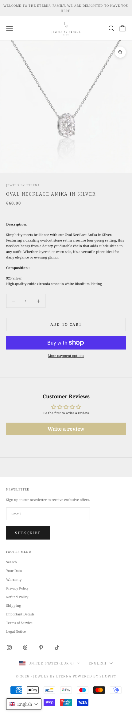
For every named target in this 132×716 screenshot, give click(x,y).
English (98, 663)
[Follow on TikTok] (57, 647)
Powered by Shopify (94, 676)
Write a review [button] (66, 428)
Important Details (20, 614)
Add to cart (66, 324)
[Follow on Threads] (25, 647)
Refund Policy (17, 596)
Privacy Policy (17, 588)
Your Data (14, 570)
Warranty (13, 579)
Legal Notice (16, 631)
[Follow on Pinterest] (41, 647)
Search (11, 562)
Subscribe (28, 533)
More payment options (66, 355)
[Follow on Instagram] (9, 647)
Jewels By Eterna (23, 185)
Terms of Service (19, 622)
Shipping (13, 605)
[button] (23, 704)
